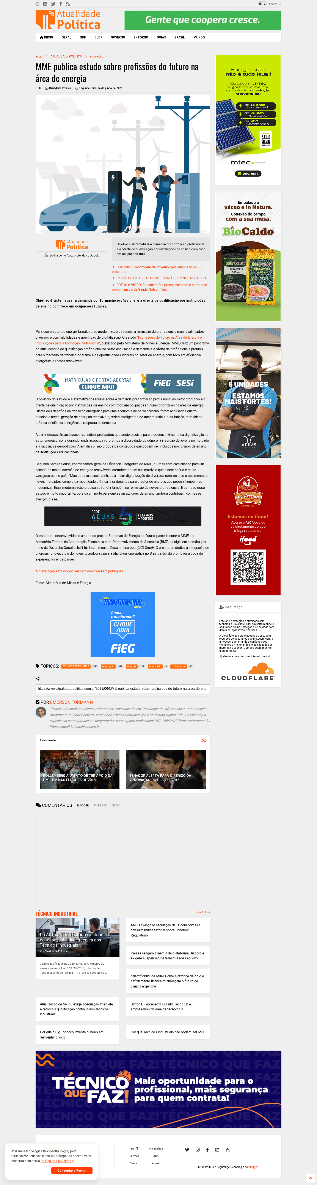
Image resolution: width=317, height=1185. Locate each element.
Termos (134, 1156)
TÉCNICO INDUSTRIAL (57, 913)
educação (96, 56)
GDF (83, 37)
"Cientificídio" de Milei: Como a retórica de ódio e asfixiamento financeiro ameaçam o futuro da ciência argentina (167, 981)
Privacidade (156, 1148)
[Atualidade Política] (68, 27)
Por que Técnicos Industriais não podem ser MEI (167, 1032)
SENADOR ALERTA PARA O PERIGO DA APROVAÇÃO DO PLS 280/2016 (160, 778)
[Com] (228, 1149)
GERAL (66, 37)
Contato (134, 1163)
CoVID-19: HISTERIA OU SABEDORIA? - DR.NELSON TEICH (161, 278)
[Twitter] (53, 4)
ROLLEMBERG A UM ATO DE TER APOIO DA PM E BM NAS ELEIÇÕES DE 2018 (78, 778)
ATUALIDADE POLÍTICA (66, 56)
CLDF (98, 37)
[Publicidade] (122, 516)
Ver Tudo (202, 912)
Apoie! (156, 1163)
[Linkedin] (45, 4)
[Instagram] (37, 4)
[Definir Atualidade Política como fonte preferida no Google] (72, 244)
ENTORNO (141, 37)
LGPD (155, 1156)
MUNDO (199, 37)
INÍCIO (48, 37)
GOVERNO (118, 37)
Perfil (134, 1148)
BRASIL (179, 37)
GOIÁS (161, 37)
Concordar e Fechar (71, 1170)
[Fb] (60, 4)
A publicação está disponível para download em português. (80, 571)
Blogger (252, 1167)
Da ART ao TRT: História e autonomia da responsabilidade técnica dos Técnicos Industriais (75, 940)
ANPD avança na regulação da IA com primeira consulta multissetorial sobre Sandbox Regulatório (165, 930)
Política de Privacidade (57, 1161)
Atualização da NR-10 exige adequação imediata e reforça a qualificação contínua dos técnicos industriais (76, 1009)
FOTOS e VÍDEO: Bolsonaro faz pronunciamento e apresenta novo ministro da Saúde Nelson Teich (159, 287)
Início (39, 56)
